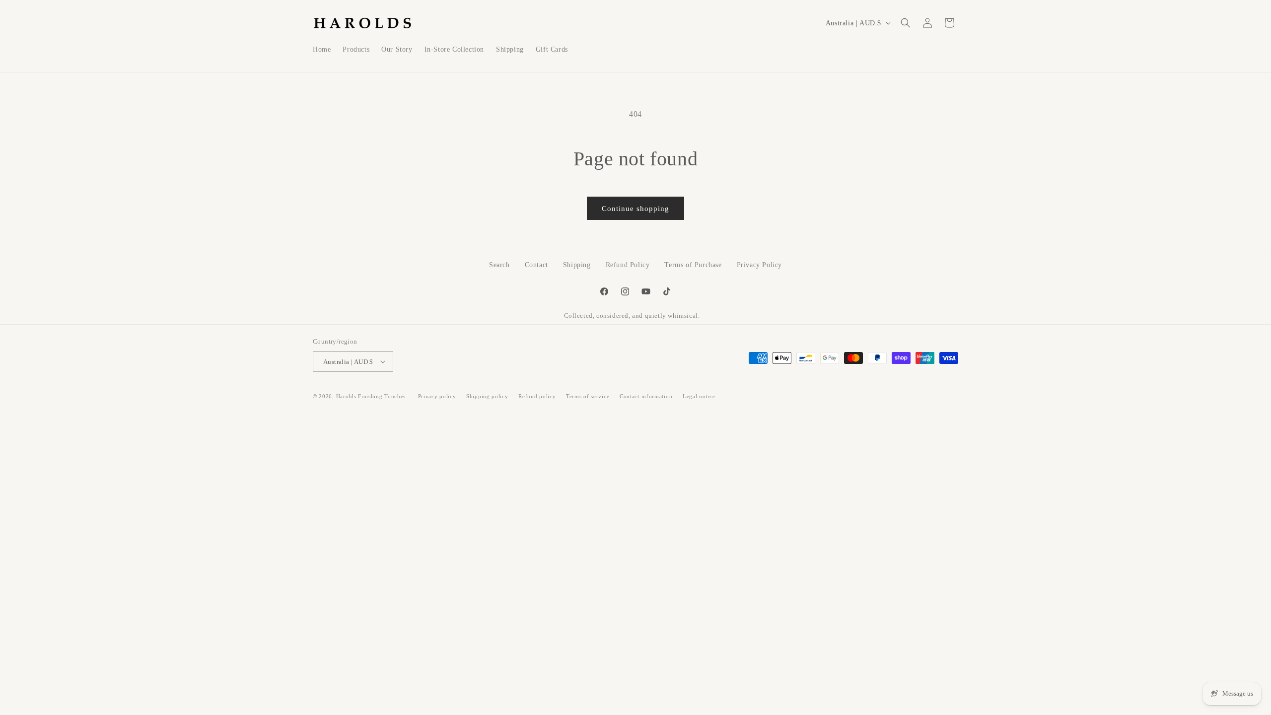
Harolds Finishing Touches (371, 396)
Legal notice (699, 396)
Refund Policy (628, 265)
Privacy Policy (759, 265)
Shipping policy (487, 396)
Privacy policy (437, 396)
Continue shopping (635, 209)
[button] (906, 23)
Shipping (577, 265)
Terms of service (587, 396)
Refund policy (537, 396)
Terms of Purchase (692, 265)
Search (499, 265)
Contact (536, 265)
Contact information (646, 396)
